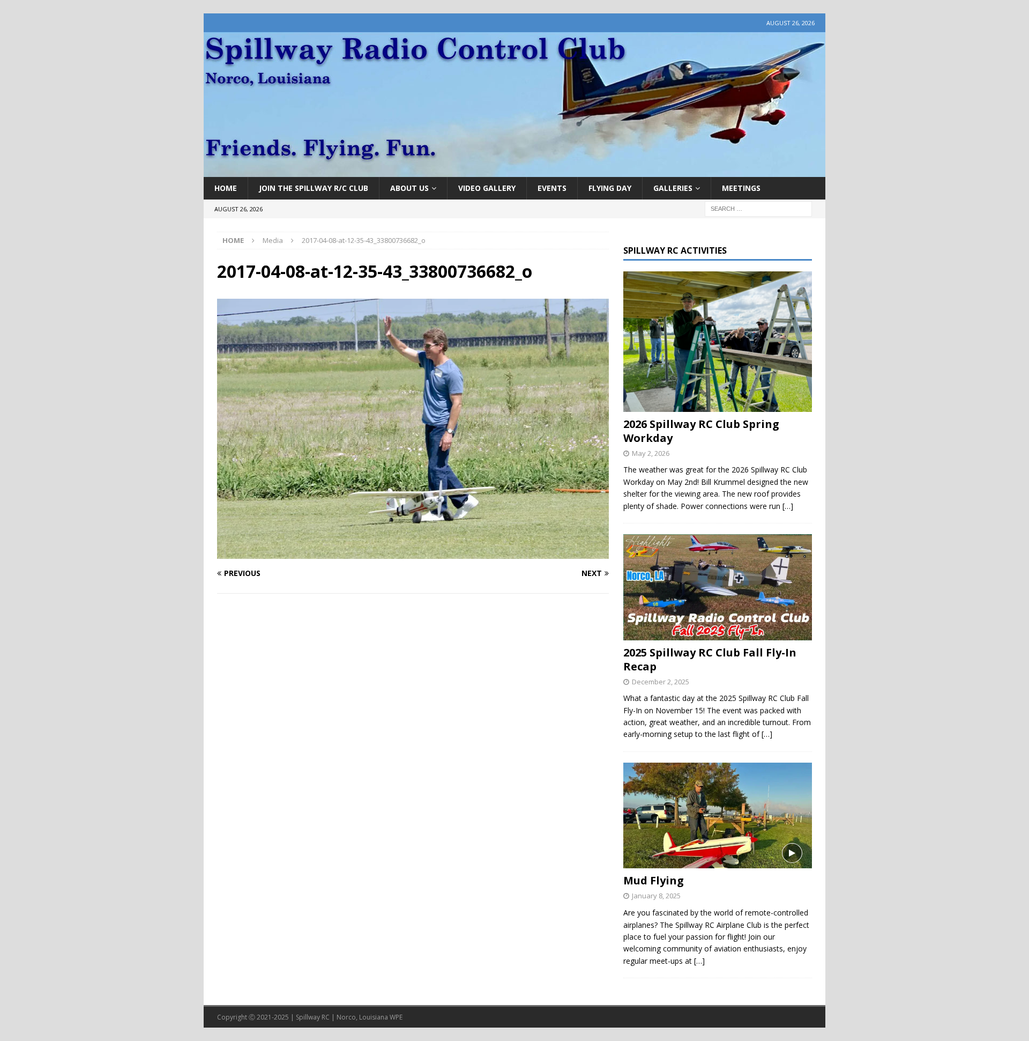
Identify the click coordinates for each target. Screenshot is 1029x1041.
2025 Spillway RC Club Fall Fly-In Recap (709, 659)
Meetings (741, 188)
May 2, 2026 (650, 453)
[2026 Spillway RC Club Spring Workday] (717, 341)
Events (552, 188)
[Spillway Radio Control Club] (514, 171)
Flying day (609, 188)
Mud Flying (653, 880)
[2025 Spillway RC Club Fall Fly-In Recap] (717, 587)
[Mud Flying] (717, 815)
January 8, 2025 (656, 895)
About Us (409, 188)
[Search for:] (758, 208)
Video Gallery (487, 188)
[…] (787, 506)
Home (225, 188)
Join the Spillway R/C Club (313, 188)
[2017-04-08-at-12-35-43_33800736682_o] (413, 553)
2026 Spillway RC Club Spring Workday (701, 431)
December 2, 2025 (660, 681)
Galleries (672, 188)
